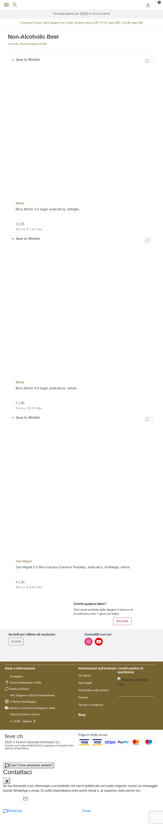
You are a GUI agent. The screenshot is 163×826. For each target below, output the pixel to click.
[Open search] (14, 5)
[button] (151, 60)
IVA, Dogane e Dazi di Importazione (32, 695)
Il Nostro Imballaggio (23, 701)
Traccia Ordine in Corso (25, 714)
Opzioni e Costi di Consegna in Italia (32, 708)
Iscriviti (16, 641)
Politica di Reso (19, 688)
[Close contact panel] (6, 781)
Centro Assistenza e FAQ (25, 682)
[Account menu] (148, 5)
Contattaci (16, 676)
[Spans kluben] (81, 5)
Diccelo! (122, 621)
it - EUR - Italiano (21, 721)
